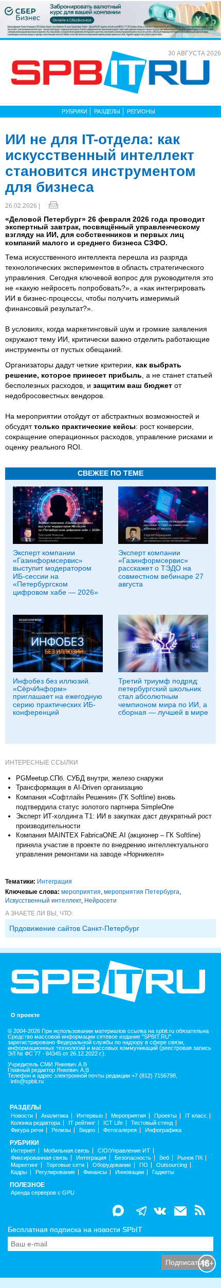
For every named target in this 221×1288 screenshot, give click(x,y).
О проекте (25, 1015)
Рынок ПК (189, 1158)
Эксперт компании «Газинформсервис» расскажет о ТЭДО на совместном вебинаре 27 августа (161, 569)
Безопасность (133, 1158)
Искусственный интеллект (43, 900)
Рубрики (74, 111)
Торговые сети (65, 1165)
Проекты (165, 1116)
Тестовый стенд (152, 1123)
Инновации (129, 1172)
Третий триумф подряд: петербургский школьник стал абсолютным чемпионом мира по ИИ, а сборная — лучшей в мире (163, 697)
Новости (22, 1116)
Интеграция (54, 881)
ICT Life (113, 1123)
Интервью (90, 1116)
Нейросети (100, 900)
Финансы (95, 1172)
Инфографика (163, 1130)
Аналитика (54, 1116)
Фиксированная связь (39, 1158)
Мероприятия (128, 1116)
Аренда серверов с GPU (43, 1193)
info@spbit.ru (27, 1081)
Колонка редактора (35, 1123)
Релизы (61, 1130)
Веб (164, 1158)
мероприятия (81, 891)
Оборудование (112, 1165)
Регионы (141, 111)
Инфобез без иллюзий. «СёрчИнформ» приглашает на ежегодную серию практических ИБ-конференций (57, 697)
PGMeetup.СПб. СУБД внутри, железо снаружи (89, 778)
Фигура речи (27, 1130)
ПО (143, 1165)
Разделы (107, 111)
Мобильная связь (66, 1151)
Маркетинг (24, 1165)
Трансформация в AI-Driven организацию (79, 787)
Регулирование (55, 1172)
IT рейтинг (81, 1123)
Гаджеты (163, 1172)
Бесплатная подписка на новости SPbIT (75, 1229)
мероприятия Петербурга (141, 891)
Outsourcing (171, 1165)
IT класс (196, 1116)
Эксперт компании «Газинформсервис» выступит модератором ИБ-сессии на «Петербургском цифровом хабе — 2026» (55, 572)
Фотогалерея (120, 1130)
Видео (87, 1130)
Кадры (19, 1172)
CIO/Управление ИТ (124, 1151)
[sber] (110, 19)
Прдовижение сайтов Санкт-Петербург (74, 928)
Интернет (23, 1151)
